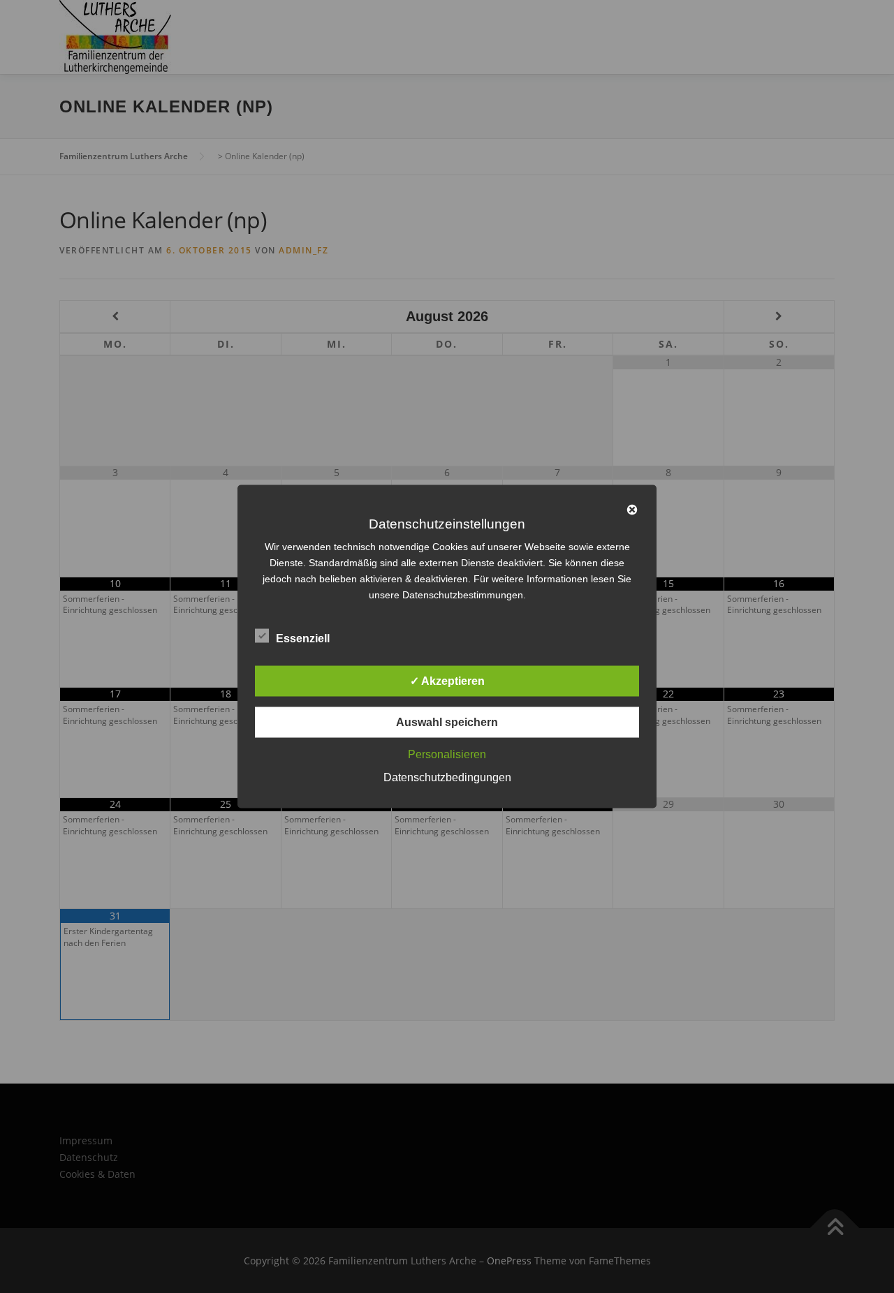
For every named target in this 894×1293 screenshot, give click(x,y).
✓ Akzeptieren (447, 681)
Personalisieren (447, 754)
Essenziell (303, 638)
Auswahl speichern (447, 722)
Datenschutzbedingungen (447, 777)
